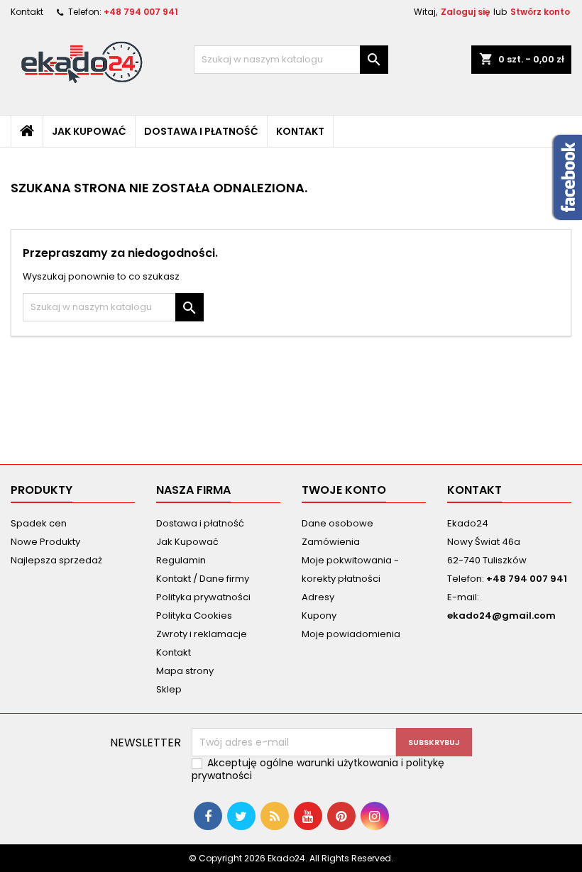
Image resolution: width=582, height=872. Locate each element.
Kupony (319, 615)
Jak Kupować (89, 131)
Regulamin (181, 560)
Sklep (169, 689)
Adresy (318, 597)
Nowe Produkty (45, 541)
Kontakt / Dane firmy (202, 578)
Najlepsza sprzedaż (56, 560)
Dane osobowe (337, 523)
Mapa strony (185, 671)
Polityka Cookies (194, 615)
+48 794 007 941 (141, 12)
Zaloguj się (465, 12)
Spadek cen (39, 523)
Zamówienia (331, 541)
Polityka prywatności (203, 597)
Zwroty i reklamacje (201, 634)
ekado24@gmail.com (501, 615)
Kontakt (27, 12)
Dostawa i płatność (201, 131)
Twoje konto (344, 490)
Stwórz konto (540, 12)
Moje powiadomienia (351, 634)
